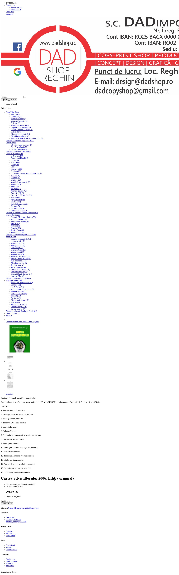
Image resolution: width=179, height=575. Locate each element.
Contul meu (10, 559)
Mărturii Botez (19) (18, 250)
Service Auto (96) (17, 230)
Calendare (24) (16, 116)
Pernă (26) (15, 186)
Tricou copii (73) (17, 208)
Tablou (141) (16, 202)
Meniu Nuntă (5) (17, 254)
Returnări (9, 533)
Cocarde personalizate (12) (21, 239)
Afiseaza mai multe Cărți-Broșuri (18, 151)
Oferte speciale (11, 550)
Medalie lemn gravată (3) (20, 182)
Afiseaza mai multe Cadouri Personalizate (22, 213)
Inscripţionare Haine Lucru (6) (22, 289)
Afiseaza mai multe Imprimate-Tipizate (21, 235)
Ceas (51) (14, 167)
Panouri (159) (16, 296)
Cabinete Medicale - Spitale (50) (23, 217)
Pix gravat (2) (16, 189)
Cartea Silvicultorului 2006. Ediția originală (22, 322)
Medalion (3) (16, 184)
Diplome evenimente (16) (20, 134)
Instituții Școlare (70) (19, 219)
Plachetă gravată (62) (19, 191)
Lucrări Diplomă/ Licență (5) (22, 130)
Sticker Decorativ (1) (19, 304)
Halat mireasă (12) (18, 241)
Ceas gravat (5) (16, 169)
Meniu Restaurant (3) (19, 291)
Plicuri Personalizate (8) (20, 136)
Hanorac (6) (15, 176)
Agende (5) (15, 114)
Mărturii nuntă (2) (17, 252)
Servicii (9, 315)
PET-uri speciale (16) (19, 261)
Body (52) (15, 160)
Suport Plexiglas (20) (19, 307)
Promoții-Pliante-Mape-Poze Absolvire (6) (27, 138)
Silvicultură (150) (17, 232)
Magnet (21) (15, 178)
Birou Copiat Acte (13, 313)
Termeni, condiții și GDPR (16, 522)
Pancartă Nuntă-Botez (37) (21, 259)
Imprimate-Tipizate (13, 215)
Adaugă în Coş (7, 504)
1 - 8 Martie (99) (17, 156)
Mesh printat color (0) (19, 294)
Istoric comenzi (12, 561)
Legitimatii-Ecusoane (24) (21, 127)
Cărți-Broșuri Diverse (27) (21, 149)
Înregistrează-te (16, 7)
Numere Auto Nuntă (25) (20, 256)
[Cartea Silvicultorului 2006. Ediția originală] (20, 352)
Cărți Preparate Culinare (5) (21, 145)
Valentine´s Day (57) (19, 210)
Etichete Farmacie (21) (19, 121)
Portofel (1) (15, 197)
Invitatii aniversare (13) (19, 125)
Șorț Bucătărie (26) (18, 200)
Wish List (9, 563)
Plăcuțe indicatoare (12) (20, 300)
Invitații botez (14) (18, 243)
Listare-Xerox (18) (18, 132)
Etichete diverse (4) (18, 119)
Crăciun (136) (16, 171)
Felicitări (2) (15, 123)
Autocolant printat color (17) (22, 283)
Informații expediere (13, 520)
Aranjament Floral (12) (19, 158)
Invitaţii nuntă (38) (18, 245)
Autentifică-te (16, 10)
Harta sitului (10, 536)
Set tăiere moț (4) (17, 265)
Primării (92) (15, 226)
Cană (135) (15, 165)
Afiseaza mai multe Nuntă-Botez (18, 278)
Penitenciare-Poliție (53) (20, 221)
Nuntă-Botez (11, 237)
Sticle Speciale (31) (18, 267)
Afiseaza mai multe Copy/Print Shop (20, 141)
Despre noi (10, 517)
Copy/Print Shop (12, 112)
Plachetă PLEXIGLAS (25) (21, 195)
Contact (9, 531)
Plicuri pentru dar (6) (19, 263)
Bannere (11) (16, 285)
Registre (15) (16, 228)
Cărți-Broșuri (11, 143)
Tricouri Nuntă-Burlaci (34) (21, 274)
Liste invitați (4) (17, 248)
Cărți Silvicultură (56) (19, 147)
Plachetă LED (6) (17, 193)
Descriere (9, 394)
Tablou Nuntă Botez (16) (20, 269)
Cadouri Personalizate (14, 154)
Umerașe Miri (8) (17, 276)
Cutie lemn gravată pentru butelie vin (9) (26, 173)
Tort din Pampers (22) (19, 204)
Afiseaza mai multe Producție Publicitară (21, 311)
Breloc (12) (15, 162)
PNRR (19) (15, 224)
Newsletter (10, 566)
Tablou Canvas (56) (18, 309)
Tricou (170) (15, 206)
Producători (10, 545)
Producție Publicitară (14, 280)
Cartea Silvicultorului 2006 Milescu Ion (23, 508)
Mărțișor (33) (16, 180)
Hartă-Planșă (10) (17, 287)
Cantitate (4, 501)
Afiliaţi (8, 547)
